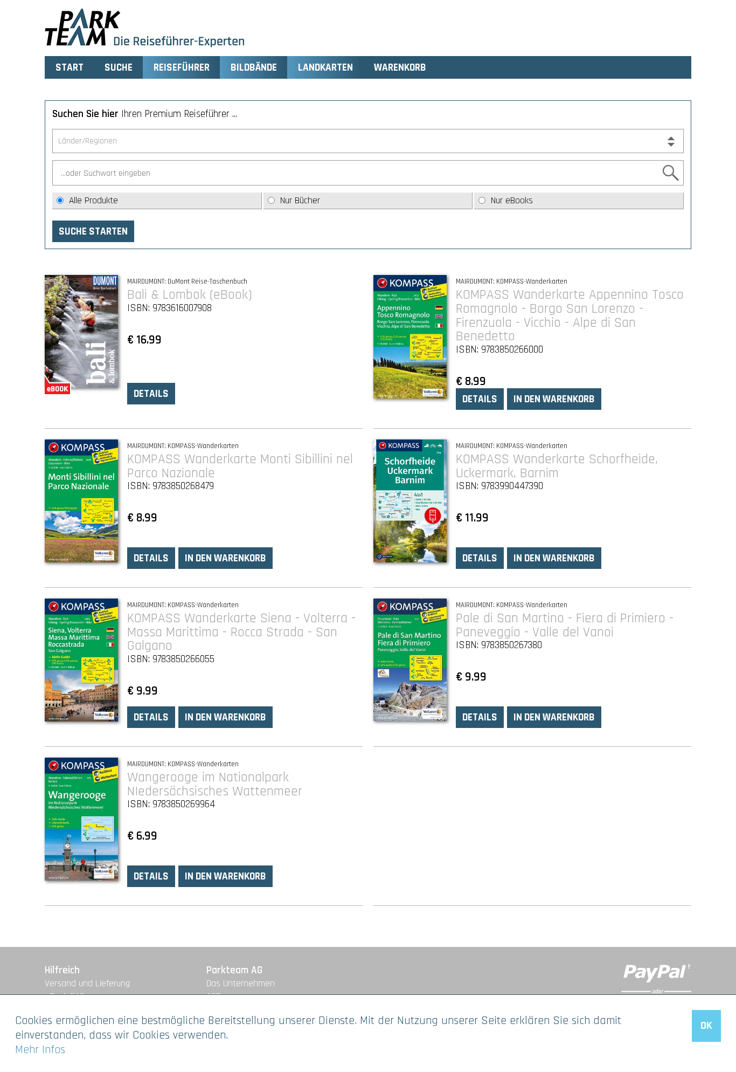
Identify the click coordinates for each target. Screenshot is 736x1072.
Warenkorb (400, 67)
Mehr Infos (40, 1049)
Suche (119, 67)
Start (69, 67)
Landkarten (325, 67)
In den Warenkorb (554, 399)
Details (151, 394)
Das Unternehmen (240, 983)
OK (706, 1026)
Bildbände (254, 67)
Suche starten (93, 231)
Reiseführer (182, 67)
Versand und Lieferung (87, 983)
